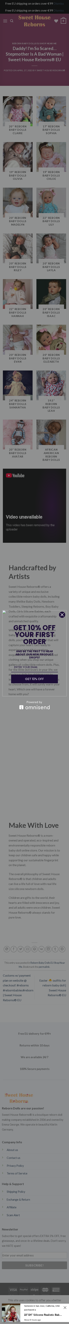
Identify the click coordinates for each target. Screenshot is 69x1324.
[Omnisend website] (34, 705)
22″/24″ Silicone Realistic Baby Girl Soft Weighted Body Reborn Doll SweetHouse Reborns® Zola (43, 1314)
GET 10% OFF (34, 679)
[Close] (62, 614)
